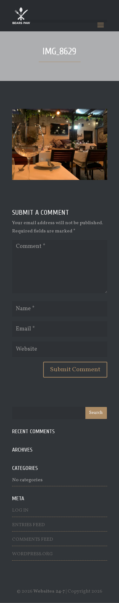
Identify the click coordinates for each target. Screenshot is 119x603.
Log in (20, 510)
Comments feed (32, 539)
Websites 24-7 (49, 591)
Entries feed (28, 525)
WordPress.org (32, 554)
